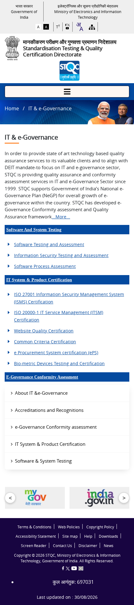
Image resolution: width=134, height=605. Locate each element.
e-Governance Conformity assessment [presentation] (56, 427)
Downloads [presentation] (108, 536)
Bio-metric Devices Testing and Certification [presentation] (59, 363)
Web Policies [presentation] (69, 527)
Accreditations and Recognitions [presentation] (49, 410)
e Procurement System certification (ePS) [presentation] (56, 352)
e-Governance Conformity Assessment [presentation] (42, 377)
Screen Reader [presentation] (33, 545)
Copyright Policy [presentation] (100, 527)
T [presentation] (58, 27)
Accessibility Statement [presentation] (36, 536)
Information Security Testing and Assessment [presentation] (61, 255)
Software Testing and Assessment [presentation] (49, 244)
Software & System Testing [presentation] (43, 461)
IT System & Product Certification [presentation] (39, 280)
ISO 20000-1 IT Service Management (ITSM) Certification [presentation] (58, 316)
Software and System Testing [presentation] (33, 229)
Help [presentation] (88, 536)
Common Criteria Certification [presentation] (45, 342)
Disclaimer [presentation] (88, 545)
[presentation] (24, 11)
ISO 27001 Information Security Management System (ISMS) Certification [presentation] (69, 298)
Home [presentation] (12, 108)
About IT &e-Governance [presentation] (41, 393)
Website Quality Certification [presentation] (44, 331)
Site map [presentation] (70, 536)
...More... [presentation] (61, 217)
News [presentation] (108, 545)
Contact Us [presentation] (62, 545)
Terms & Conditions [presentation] (34, 527)
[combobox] (79, 26)
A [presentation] (38, 26)
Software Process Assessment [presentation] (45, 266)
